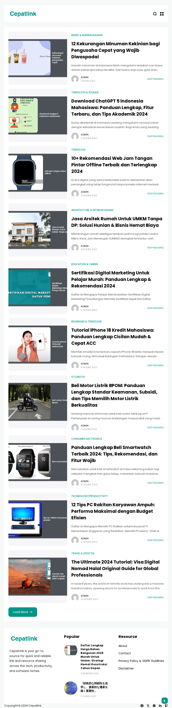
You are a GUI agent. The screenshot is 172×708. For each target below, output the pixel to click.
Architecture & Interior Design (92, 210)
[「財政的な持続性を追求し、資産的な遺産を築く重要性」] (70, 688)
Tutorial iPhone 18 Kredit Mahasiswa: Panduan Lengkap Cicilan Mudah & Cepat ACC (112, 336)
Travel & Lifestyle (82, 553)
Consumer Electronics (86, 439)
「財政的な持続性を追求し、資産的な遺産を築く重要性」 (94, 687)
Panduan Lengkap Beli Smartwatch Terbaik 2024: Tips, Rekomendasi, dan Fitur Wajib (114, 454)
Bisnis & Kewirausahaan (87, 35)
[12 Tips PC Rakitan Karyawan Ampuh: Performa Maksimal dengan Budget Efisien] (37, 519)
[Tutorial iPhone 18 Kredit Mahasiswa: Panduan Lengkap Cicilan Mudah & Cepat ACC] (37, 344)
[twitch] (166, 705)
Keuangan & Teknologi (86, 321)
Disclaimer (126, 668)
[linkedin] (160, 705)
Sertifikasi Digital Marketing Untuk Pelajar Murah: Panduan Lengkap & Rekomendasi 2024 (111, 279)
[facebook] (142, 705)
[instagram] (154, 705)
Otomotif (78, 377)
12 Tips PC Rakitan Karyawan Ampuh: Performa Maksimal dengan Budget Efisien (113, 511)
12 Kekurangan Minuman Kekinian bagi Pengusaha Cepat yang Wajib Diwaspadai (115, 50)
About (123, 646)
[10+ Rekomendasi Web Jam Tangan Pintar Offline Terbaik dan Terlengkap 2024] (37, 172)
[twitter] (148, 705)
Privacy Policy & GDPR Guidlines (141, 661)
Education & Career (84, 264)
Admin (85, 77)
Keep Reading (155, 79)
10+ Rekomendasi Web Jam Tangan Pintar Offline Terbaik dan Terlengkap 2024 (114, 164)
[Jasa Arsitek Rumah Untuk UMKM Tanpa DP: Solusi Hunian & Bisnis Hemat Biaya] (37, 229)
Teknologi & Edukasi (85, 92)
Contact (125, 653)
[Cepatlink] (23, 14)
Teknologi (78, 149)
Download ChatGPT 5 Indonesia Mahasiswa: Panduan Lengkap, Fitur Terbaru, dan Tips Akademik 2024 (112, 107)
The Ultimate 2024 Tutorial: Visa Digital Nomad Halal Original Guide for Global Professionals (115, 568)
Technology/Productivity (89, 496)
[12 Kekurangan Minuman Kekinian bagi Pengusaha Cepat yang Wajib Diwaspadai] (37, 58)
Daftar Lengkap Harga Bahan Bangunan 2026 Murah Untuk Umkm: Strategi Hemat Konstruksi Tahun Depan (94, 657)
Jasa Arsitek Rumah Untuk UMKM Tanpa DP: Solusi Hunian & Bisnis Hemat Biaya (116, 222)
